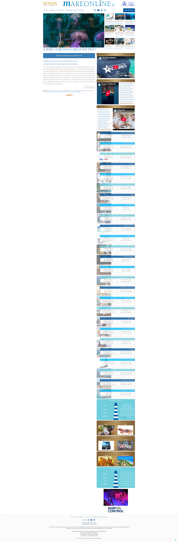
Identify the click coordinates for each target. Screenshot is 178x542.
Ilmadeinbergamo (85, 524)
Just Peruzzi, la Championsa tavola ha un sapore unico (120, 35)
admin (57, 90)
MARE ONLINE (79, 538)
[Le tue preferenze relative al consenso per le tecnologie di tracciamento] (175, 539)
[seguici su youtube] (98, 10)
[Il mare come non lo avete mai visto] (73, 30)
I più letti (60, 10)
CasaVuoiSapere (93, 524)
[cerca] (105, 10)
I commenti (69, 10)
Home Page (74, 517)
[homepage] (89, 3)
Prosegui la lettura (89, 87)
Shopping (62, 90)
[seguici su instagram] (95, 10)
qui (125, 417)
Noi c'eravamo (79, 10)
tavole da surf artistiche (63, 92)
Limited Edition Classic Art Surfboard (50, 92)
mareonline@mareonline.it (126, 103)
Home (46, 10)
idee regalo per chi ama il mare (77, 90)
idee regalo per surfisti (89, 90)
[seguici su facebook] (101, 10)
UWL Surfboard (72, 92)
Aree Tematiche (129, 10)
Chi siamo (52, 10)
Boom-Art (69, 90)
